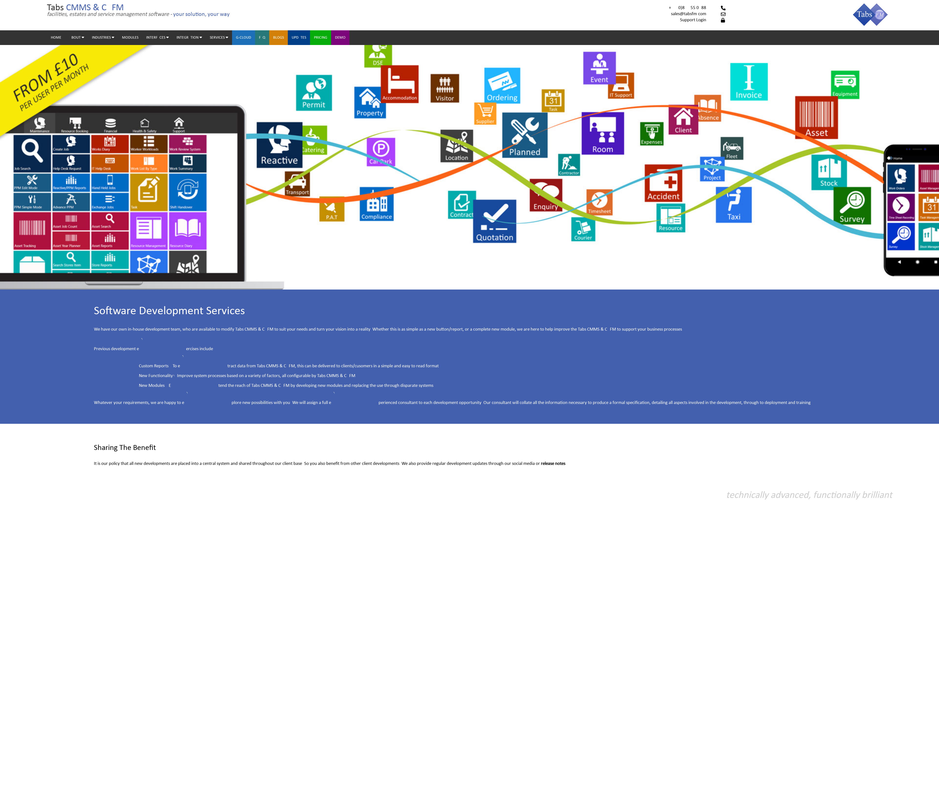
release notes (553, 463)
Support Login (693, 20)
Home (56, 38)
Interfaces (156, 38)
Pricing (320, 38)
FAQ (262, 38)
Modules (130, 38)
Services (218, 38)
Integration (188, 38)
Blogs (278, 38)
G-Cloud (243, 38)
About (75, 38)
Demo (340, 38)
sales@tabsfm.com (688, 14)
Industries (102, 38)
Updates (299, 38)
